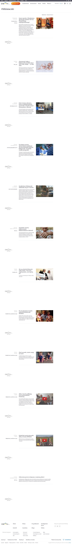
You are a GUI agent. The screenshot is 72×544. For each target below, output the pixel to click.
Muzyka (16, 394)
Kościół (15, 270)
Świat (16, 62)
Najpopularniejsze (50, 14)
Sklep (26, 0)
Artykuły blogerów (16, 533)
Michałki (15, 311)
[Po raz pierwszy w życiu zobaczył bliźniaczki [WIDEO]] (44, 316)
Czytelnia (24, 528)
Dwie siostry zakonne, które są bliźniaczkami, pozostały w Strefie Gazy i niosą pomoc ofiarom (26, 105)
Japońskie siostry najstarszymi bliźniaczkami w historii (26, 229)
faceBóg (22, 0)
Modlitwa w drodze (12, 0)
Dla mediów (21, 542)
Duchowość (25, 532)
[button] (65, 3)
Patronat (36, 542)
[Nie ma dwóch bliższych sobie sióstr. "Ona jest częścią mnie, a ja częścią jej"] (44, 274)
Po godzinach (14, 103)
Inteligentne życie (44, 524)
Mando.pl (21, 539)
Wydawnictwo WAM (12, 539)
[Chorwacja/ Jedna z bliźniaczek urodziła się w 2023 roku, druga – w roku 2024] (44, 66)
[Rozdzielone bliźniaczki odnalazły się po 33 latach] (44, 191)
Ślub (13, 535)
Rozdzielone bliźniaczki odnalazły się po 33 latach (26, 186)
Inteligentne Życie (14, 145)
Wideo (44, 3)
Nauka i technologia (13, 228)
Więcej (48, 3)
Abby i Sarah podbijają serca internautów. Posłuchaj (25, 395)
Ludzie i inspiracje (46, 533)
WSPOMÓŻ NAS (68, 539)
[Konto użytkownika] (70, 3)
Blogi (18, 0)
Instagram (70, 0)
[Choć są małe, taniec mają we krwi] (44, 357)
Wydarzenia (25, 3)
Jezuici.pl (3, 539)
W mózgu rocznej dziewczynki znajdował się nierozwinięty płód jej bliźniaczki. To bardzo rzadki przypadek (26, 147)
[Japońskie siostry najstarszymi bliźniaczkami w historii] (44, 233)
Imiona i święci (25, 535)
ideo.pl (70, 542)
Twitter (68, 0)
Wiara (39, 3)
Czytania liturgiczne (36, 532)
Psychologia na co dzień (37, 533)
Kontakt (17, 542)
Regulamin (6, 542)
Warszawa (57, 3)
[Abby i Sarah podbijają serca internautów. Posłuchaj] (44, 399)
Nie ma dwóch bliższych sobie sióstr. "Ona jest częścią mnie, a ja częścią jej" (26, 271)
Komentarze (33, 3)
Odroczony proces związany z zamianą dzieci (31, 477)
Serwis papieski (15, 532)
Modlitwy (34, 535)
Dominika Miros (14, 21)
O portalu (2, 542)
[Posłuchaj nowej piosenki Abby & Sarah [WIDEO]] (44, 440)
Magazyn (6, 0)
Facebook (66, 0)
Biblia (2, 0)
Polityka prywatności (12, 542)
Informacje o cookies (31, 542)
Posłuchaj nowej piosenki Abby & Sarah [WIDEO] (26, 436)
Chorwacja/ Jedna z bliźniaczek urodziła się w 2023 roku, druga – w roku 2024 (26, 63)
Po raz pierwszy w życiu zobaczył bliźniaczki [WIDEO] (25, 312)
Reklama (25, 542)
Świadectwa (25, 533)
